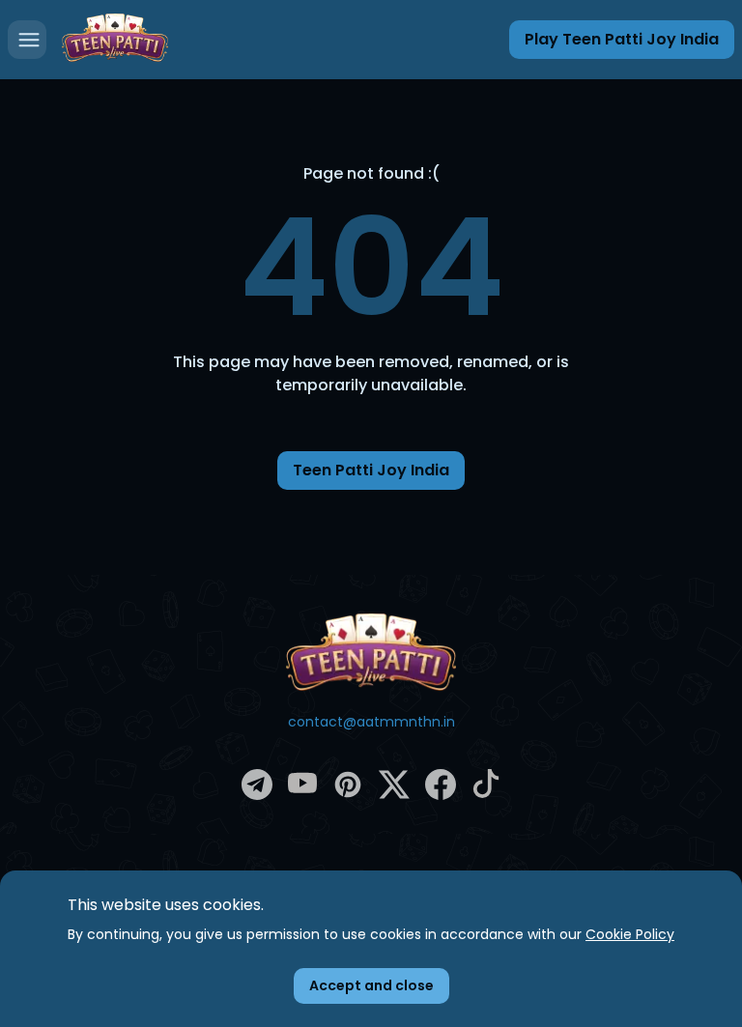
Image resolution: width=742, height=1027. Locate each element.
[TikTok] (485, 793)
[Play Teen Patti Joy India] (115, 40)
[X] (394, 795)
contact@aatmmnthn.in (371, 721)
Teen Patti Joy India (371, 470)
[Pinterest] (347, 795)
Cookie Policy (629, 934)
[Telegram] (257, 795)
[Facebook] (440, 795)
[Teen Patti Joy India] (371, 652)
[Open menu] (27, 39)
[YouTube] (302, 793)
